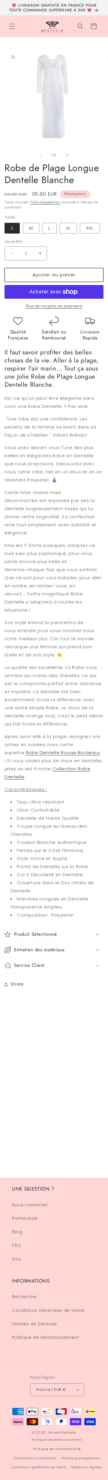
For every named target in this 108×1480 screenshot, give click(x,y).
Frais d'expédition (45, 202)
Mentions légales (86, 1467)
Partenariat (25, 1218)
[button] (12, 26)
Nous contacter (30, 1205)
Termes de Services (34, 1324)
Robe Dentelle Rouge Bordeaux (63, 752)
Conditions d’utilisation (35, 1458)
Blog (17, 1232)
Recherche (24, 1297)
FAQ (16, 1245)
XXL (90, 228)
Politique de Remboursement (45, 1337)
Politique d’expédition (81, 1458)
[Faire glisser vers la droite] (67, 155)
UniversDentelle (62, 1432)
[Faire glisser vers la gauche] (40, 155)
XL (68, 228)
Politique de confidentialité (57, 1449)
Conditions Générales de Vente (48, 1310)
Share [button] (17, 984)
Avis (16, 1259)
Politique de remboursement (57, 1439)
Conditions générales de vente (38, 1467)
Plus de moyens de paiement (54, 306)
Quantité (13, 241)
